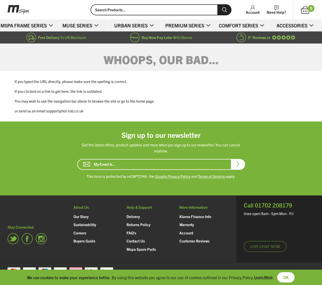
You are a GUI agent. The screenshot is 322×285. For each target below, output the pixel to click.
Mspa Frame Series (24, 25)
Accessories (291, 25)
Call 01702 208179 (268, 205)
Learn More (263, 277)
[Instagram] (41, 238)
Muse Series (77, 25)
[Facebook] (27, 238)
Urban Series (131, 25)
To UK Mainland (62, 37)
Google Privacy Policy (172, 176)
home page (145, 101)
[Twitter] (13, 238)
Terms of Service (211, 176)
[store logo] (45, 9)
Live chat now (265, 246)
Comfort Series (238, 25)
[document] (161, 277)
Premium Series (184, 25)
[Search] (224, 9)
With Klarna (167, 37)
